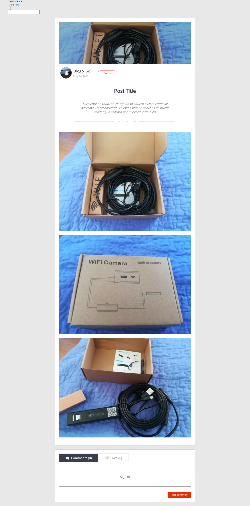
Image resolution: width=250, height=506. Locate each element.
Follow (108, 73)
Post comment (179, 494)
